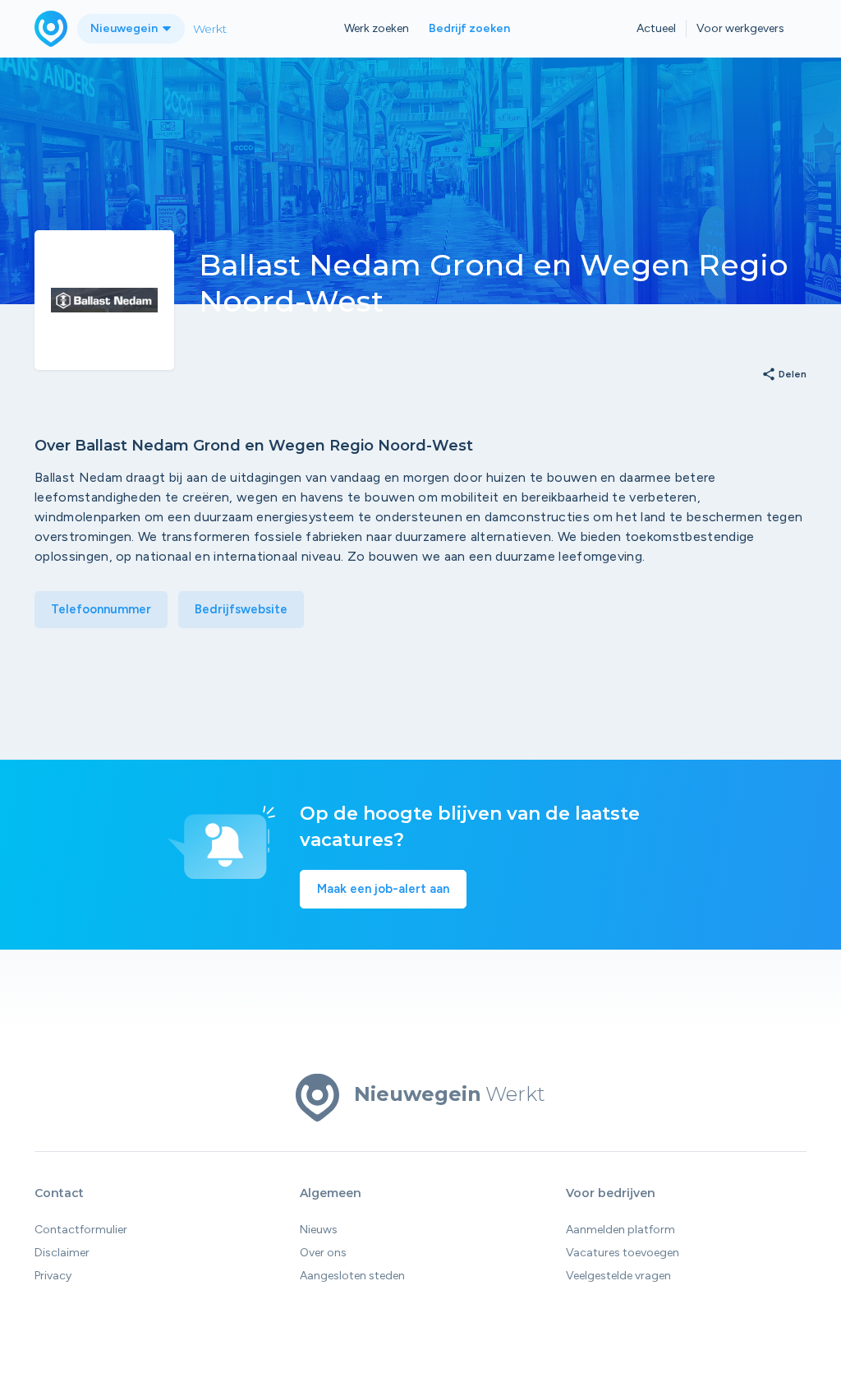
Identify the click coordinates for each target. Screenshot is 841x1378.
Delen (784, 374)
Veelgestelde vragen (618, 1276)
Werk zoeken (376, 28)
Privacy (52, 1276)
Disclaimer (62, 1253)
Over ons (323, 1253)
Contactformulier (80, 1230)
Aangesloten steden (352, 1276)
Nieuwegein (125, 28)
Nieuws (319, 1230)
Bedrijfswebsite (241, 609)
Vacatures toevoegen (622, 1253)
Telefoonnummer (101, 609)
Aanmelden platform (620, 1230)
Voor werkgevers (740, 28)
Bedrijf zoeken (469, 28)
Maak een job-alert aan (383, 888)
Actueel (656, 28)
